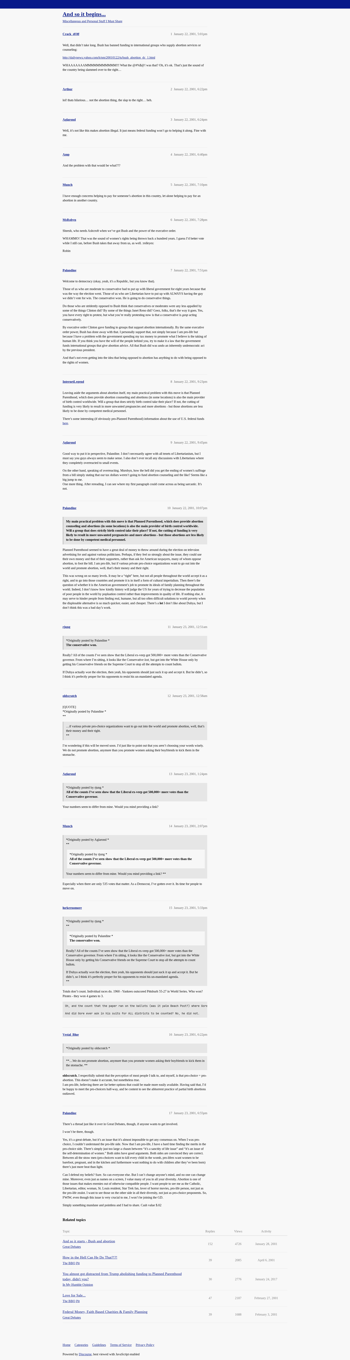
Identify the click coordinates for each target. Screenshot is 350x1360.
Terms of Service (121, 1345)
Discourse (85, 1354)
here (65, 423)
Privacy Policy (145, 1345)
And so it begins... (84, 14)
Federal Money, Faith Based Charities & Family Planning (105, 1312)
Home (66, 1345)
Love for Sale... (74, 1295)
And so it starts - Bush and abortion (89, 1241)
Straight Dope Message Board (21, 4)
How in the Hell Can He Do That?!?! (90, 1257)
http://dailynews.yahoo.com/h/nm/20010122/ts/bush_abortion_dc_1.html (109, 57)
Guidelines (99, 1345)
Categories (81, 1345)
